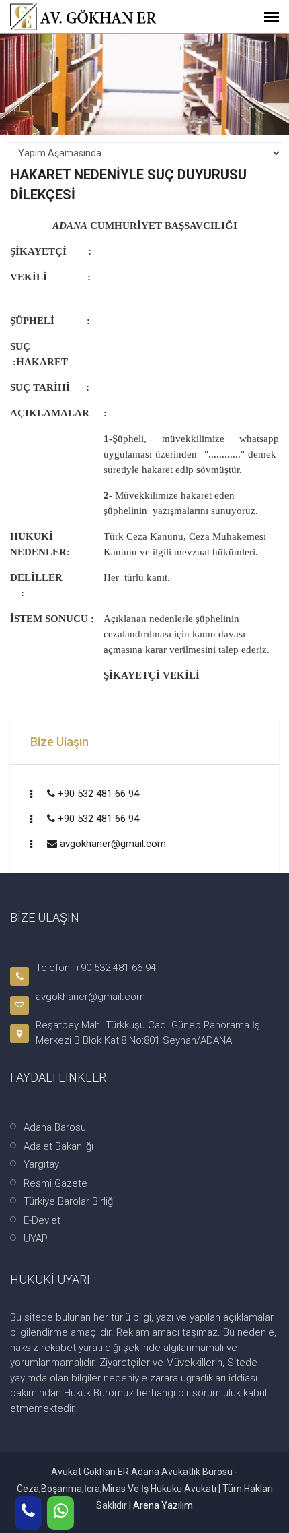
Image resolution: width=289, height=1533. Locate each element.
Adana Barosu (55, 1127)
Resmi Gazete (55, 1183)
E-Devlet (42, 1220)
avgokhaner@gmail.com (113, 844)
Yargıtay (41, 1164)
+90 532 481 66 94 (98, 794)
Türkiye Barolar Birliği (69, 1201)
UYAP (36, 1238)
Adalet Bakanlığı (58, 1146)
